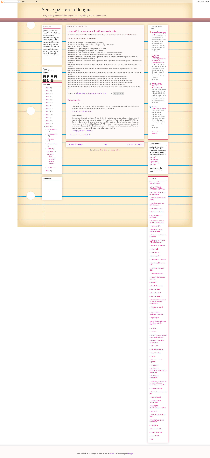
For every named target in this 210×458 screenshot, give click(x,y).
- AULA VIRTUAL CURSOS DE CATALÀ (157, 188)
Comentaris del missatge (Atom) (110, 150)
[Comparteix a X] (118, 93)
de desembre (52, 129)
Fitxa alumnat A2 (157, 87)
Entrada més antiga (135, 144)
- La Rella (153, 328)
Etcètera (155, 107)
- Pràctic (152, 356)
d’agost (50, 148)
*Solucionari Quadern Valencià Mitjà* (157, 183)
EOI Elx (152, 157)
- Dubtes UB (154, 249)
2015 (48, 109)
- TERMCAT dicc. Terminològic (155, 401)
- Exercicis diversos (156, 273)
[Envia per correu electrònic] (114, 93)
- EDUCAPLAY (154, 252)
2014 (48, 112)
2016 (48, 106)
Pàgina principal (49, 19)
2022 (48, 88)
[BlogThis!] (116, 93)
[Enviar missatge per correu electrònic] (110, 93)
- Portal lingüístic (155, 353)
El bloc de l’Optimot (155, 56)
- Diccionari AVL (155, 226)
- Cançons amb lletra (157, 212)
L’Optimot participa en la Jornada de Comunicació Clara (159, 60)
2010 (48, 124)
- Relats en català (156, 388)
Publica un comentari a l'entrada (80, 135)
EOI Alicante (154, 161)
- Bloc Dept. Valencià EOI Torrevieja (157, 204)
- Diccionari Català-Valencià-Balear (156, 230)
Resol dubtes (62, 19)
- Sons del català (155, 397)
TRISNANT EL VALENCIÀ (157, 85)
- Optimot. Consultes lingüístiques (157, 341)
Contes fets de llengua (159, 108)
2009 (48, 127)
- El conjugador (155, 256)
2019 (48, 97)
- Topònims (153, 411)
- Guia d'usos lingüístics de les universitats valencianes (158, 301)
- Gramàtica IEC (155, 293)
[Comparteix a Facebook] (121, 93)
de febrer (51, 167)
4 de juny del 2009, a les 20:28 (82, 111)
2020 (48, 94)
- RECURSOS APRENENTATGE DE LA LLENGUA (158, 370)
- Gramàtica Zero (155, 296)
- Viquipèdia (154, 425)
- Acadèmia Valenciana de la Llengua (157, 193)
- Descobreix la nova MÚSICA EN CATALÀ (157, 221)
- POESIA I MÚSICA (156, 349)
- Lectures (153, 332)
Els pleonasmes (157, 34)
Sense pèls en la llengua (67, 9)
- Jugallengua (154, 317)
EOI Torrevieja (154, 163)
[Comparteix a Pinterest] (123, 93)
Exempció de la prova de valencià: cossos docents (51, 158)
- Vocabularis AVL (156, 429)
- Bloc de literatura (156, 208)
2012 (48, 118)
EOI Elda (153, 164)
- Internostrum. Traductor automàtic (156, 313)
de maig (51, 151)
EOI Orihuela (154, 159)
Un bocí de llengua (159, 32)
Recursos (74, 19)
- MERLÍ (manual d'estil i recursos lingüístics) (158, 336)
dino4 (112, 453)
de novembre (52, 134)
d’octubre (51, 139)
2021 (48, 91)
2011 (48, 121)
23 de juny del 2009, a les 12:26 (82, 131)
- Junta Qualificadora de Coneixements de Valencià (158, 323)
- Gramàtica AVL (155, 289)
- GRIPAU (153, 282)
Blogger (130, 453)
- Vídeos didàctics (156, 432)
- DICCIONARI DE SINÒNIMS (156, 216)
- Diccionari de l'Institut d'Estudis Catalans (157, 241)
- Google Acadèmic (156, 286)
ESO (151, 439)
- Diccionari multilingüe (157, 245)
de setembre (52, 144)
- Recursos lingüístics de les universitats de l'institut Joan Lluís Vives (158, 383)
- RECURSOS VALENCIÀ (154, 377)
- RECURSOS (154, 365)
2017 (48, 103)
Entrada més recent (75, 144)
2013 (48, 115)
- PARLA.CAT (154, 346)
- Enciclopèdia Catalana (158, 259)
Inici (105, 144)
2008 (48, 171)
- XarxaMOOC (154, 436)
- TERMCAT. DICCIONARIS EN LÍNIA (158, 407)
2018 (48, 100)
